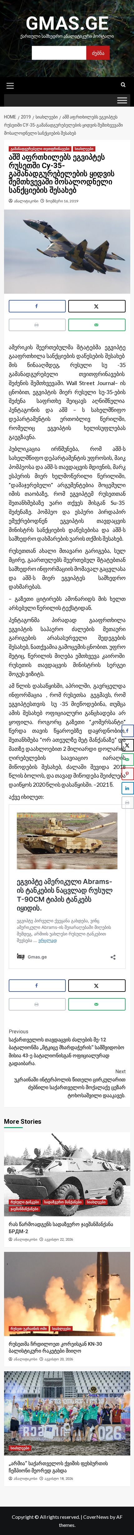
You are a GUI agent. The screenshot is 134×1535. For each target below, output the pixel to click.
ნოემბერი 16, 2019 (62, 201)
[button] (10, 85)
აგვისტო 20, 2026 (59, 1359)
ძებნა (98, 53)
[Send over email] (97, 325)
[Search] (123, 85)
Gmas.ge (67, 23)
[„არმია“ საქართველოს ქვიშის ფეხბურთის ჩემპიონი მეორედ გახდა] (67, 1413)
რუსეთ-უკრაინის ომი (29, 1329)
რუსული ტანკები (25, 1202)
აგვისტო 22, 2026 (59, 1240)
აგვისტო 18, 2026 (59, 1479)
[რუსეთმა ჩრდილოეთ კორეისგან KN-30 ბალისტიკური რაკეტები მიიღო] (67, 1294)
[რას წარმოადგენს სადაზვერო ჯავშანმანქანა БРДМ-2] (67, 1174)
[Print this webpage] (37, 325)
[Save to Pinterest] (128, 774)
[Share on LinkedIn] (128, 788)
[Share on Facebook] (37, 306)
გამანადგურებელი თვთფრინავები (40, 149)
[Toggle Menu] (122, 101)
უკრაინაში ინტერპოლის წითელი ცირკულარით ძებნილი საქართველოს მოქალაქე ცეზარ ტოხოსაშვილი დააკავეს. (70, 1083)
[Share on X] (97, 306)
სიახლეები (84, 149)
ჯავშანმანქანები (24, 1209)
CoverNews (96, 1517)
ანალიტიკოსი (26, 201)
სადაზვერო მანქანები (63, 1202)
